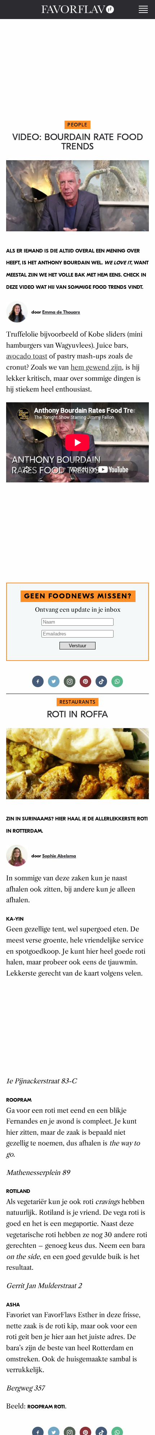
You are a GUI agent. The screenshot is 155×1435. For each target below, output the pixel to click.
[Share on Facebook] (37, 684)
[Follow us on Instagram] (69, 684)
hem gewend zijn (96, 367)
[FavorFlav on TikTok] (101, 684)
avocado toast (26, 356)
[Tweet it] (53, 684)
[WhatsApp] (117, 684)
